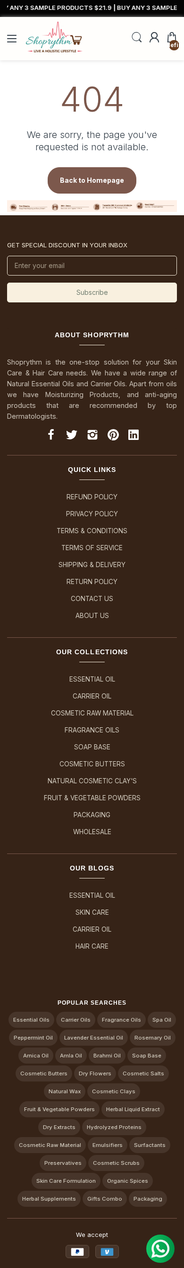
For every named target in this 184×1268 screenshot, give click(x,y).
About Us (92, 615)
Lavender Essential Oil (93, 1037)
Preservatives (63, 1163)
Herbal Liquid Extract (133, 1109)
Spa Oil (161, 1019)
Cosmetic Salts (143, 1073)
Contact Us (92, 598)
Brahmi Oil (107, 1055)
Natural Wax (65, 1091)
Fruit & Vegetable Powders (92, 798)
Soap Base (92, 747)
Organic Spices (127, 1181)
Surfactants (150, 1145)
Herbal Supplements (49, 1198)
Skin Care (92, 912)
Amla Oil (71, 1055)
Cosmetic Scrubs (116, 1163)
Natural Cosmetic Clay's (92, 781)
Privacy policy (92, 514)
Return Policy (92, 581)
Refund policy (92, 497)
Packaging (92, 815)
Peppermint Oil (33, 1037)
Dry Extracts (59, 1127)
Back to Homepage (92, 180)
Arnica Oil (36, 1055)
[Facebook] (51, 436)
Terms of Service (92, 548)
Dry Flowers (95, 1073)
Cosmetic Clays (113, 1091)
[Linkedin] (133, 436)
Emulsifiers (107, 1145)
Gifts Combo (104, 1198)
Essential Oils (31, 1019)
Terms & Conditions (92, 531)
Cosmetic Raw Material (92, 713)
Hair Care (92, 946)
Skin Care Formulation (66, 1181)
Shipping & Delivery (92, 565)
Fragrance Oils (92, 730)
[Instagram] (92, 436)
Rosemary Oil (152, 1037)
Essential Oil (92, 679)
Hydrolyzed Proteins (114, 1127)
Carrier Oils (76, 1019)
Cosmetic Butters (92, 764)
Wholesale (92, 832)
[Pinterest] (113, 436)
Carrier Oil (92, 696)
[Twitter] (71, 436)
